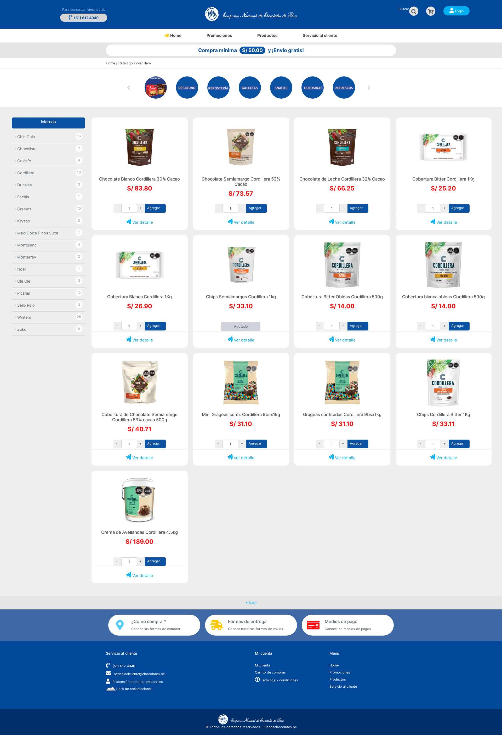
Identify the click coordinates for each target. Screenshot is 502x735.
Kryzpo (23, 221)
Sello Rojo (25, 305)
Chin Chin (25, 136)
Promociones (219, 35)
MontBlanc (26, 245)
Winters (23, 317)
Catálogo (125, 63)
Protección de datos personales (137, 682)
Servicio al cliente (320, 35)
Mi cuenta (262, 665)
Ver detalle (142, 222)
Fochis (22, 197)
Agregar (153, 208)
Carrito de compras (270, 672)
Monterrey (26, 257)
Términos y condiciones (279, 680)
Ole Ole (23, 281)
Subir (252, 603)
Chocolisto (26, 149)
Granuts (24, 209)
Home (181, 35)
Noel (21, 269)
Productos (267, 35)
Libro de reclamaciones (134, 689)
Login (459, 11)
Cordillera (25, 173)
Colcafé (23, 161)
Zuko (21, 329)
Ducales (24, 185)
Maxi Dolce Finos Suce (37, 233)
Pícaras (23, 293)
